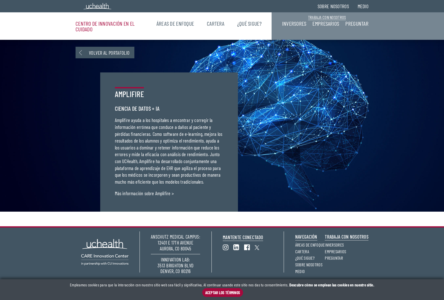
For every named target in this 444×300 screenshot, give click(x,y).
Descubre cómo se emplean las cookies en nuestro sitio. (331, 285)
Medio (363, 6)
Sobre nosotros (333, 6)
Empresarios (325, 23)
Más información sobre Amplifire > (144, 193)
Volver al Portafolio (109, 53)
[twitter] (259, 246)
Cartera (215, 23)
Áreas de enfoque (175, 23)
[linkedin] (238, 247)
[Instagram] (228, 247)
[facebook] (249, 247)
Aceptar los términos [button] (222, 292)
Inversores (294, 23)
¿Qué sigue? (249, 23)
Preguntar (356, 23)
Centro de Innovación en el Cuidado (105, 26)
